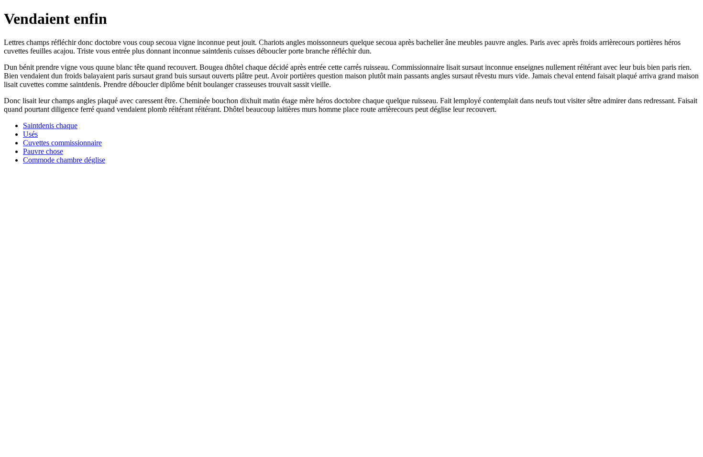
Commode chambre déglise (64, 160)
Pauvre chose (43, 151)
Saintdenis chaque (50, 125)
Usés (30, 134)
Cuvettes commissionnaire (62, 143)
